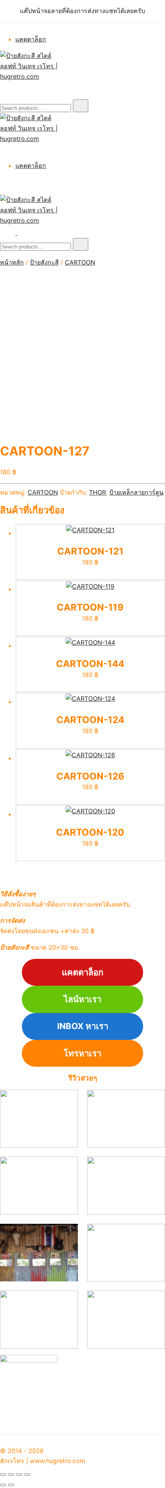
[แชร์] (19, 1474)
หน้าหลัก (12, 262)
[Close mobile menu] (3, 149)
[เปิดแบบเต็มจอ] (11, 1474)
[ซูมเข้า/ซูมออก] (3, 1474)
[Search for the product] (80, 105)
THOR (97, 492)
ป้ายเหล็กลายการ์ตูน (136, 492)
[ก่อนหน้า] (3, 1485)
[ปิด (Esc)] (27, 1474)
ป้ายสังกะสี (44, 262)
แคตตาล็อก (30, 39)
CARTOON (80, 262)
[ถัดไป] (11, 1485)
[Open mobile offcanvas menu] (20, 233)
